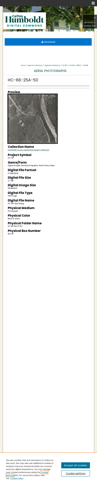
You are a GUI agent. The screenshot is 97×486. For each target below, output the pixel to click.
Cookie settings (76, 473)
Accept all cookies (75, 465)
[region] (48, 469)
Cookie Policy (16, 478)
